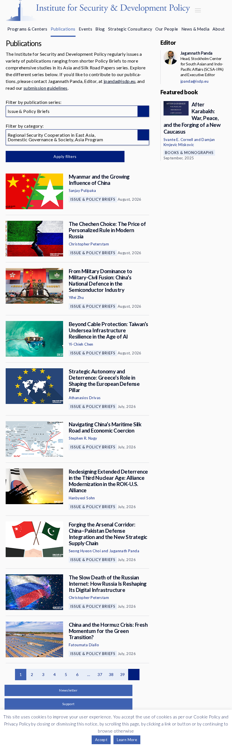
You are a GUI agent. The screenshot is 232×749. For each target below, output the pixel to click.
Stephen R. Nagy (83, 438)
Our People (166, 28)
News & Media (195, 28)
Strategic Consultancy (130, 28)
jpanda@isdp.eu (119, 81)
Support (68, 704)
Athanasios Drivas (85, 397)
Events (85, 28)
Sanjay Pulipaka (82, 190)
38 (111, 674)
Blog (100, 28)
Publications (63, 28)
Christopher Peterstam (89, 244)
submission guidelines (45, 88)
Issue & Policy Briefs (92, 199)
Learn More (127, 739)
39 (122, 674)
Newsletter (68, 690)
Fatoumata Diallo (84, 645)
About (218, 28)
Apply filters (64, 156)
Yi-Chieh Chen (81, 344)
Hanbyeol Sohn (82, 498)
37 (100, 674)
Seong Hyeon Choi (85, 551)
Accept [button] (101, 739)
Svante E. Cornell (178, 139)
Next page (133, 674)
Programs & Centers (27, 28)
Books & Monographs (189, 152)
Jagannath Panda (124, 551)
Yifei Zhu (76, 297)
